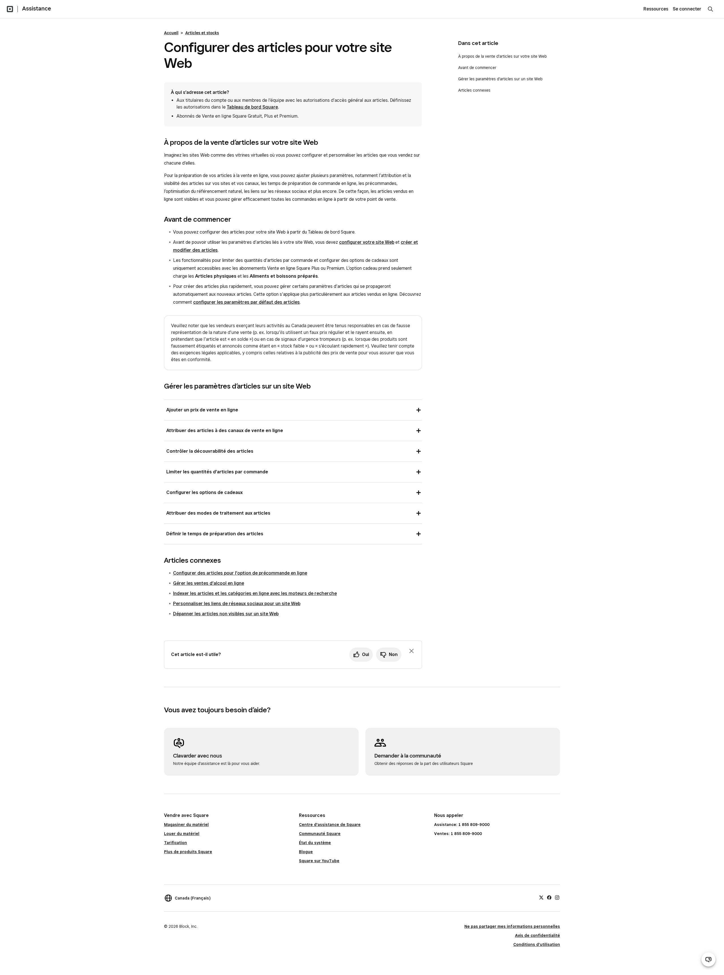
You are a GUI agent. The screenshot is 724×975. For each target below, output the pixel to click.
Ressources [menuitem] (655, 9)
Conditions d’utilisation (536, 944)
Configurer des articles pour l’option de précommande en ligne (240, 573)
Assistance (36, 8)
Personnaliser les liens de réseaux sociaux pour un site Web (236, 603)
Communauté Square (320, 833)
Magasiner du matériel (186, 824)
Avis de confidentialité (537, 935)
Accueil (171, 33)
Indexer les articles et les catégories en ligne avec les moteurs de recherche (255, 593)
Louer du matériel (181, 833)
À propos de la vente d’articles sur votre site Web (502, 56)
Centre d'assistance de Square (330, 824)
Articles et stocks (202, 33)
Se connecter (687, 9)
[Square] (10, 9)
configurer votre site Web (366, 242)
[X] (541, 897)
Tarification (175, 842)
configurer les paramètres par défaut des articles (246, 302)
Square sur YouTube (319, 860)
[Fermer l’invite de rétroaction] (411, 651)
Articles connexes (474, 90)
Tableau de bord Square (252, 107)
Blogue (306, 851)
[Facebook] (549, 897)
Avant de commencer (477, 67)
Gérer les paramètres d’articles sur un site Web (500, 79)
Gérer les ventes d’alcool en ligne (208, 583)
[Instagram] (557, 897)
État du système (315, 842)
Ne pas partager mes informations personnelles (512, 926)
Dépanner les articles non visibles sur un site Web (226, 613)
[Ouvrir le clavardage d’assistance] (708, 959)
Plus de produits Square (188, 851)
